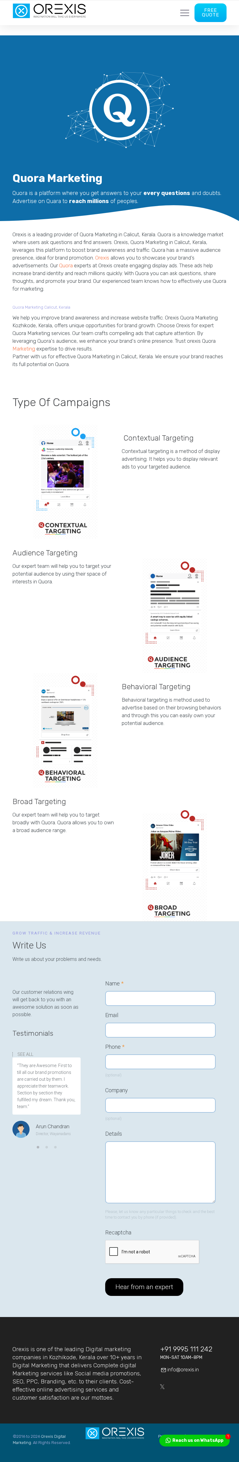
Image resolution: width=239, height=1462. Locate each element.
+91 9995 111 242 (186, 1349)
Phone (114, 1047)
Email (111, 1015)
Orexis (102, 258)
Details (113, 1134)
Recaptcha (118, 1232)
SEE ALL (25, 1054)
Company (116, 1090)
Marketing (23, 349)
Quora (66, 265)
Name (114, 983)
